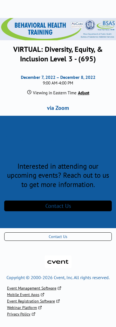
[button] (83, 92)
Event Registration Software (31, 301)
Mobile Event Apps (23, 294)
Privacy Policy (18, 314)
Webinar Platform (22, 307)
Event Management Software (31, 288)
